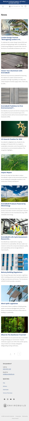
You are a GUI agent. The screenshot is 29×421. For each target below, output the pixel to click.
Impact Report (6, 172)
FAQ (4, 383)
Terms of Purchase (7, 393)
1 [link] (10, 354)
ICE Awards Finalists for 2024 (11, 139)
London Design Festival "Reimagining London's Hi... (11, 38)
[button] (3, 6)
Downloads (5, 389)
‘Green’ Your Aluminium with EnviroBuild (11, 72)
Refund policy (25, 416)
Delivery (5, 386)
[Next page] (19, 353)
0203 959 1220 (7, 369)
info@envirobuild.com (8, 374)
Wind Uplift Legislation (9, 304)
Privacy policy (18, 416)
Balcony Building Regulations (11, 272)
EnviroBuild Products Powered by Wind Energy (13, 205)
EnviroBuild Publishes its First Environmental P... (12, 107)
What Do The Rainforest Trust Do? (13, 335)
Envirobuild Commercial (9, 416)
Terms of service (15, 418)
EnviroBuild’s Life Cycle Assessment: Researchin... (14, 238)
